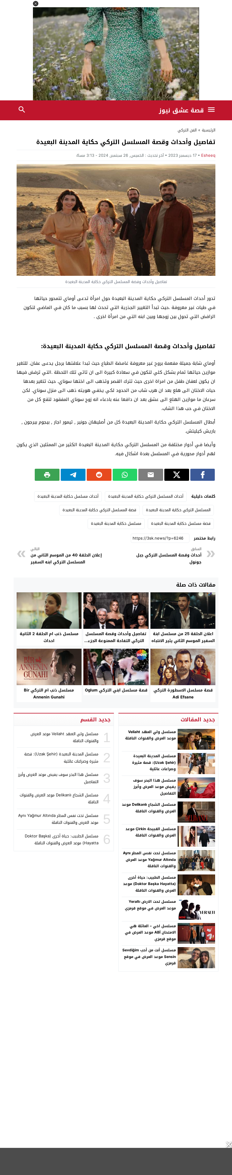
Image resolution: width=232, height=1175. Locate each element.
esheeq (208, 155)
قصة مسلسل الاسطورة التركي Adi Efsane (183, 693)
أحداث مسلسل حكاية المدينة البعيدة (67, 496)
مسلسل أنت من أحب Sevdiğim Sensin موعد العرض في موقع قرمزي (149, 956)
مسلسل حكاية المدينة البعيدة (116, 523)
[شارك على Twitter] (177, 474)
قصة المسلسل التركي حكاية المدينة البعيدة (99, 510)
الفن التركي (187, 130)
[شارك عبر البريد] (151, 474)
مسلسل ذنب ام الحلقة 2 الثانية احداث (49, 637)
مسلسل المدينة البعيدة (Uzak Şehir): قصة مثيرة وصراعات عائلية (154, 762)
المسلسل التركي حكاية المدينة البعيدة (178, 510)
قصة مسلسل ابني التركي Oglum (116, 690)
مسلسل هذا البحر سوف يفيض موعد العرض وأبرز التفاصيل (154, 787)
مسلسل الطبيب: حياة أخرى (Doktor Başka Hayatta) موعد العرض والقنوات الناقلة (149, 884)
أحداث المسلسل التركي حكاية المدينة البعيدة (145, 496)
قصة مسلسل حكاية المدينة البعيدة (181, 523)
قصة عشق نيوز (181, 110)
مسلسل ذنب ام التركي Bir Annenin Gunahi (49, 693)
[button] (35, 3)
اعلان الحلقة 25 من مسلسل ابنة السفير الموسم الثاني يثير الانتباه (183, 637)
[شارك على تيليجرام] (73, 474)
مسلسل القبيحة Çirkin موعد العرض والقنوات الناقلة (150, 832)
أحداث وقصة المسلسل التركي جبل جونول (168, 555)
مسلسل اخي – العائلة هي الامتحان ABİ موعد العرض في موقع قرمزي (150, 932)
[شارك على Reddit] (99, 474)
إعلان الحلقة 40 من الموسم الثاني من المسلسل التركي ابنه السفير (66, 555)
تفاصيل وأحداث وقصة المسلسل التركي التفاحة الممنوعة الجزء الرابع (116, 640)
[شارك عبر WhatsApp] (125, 474)
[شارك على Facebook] (203, 474)
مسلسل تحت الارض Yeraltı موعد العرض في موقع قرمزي (150, 905)
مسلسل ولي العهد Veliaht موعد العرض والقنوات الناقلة (150, 735)
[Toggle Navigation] (213, 110)
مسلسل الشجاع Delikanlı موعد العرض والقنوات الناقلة (149, 807)
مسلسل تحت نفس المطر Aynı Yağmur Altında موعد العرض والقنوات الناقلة (149, 859)
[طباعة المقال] (47, 474)
